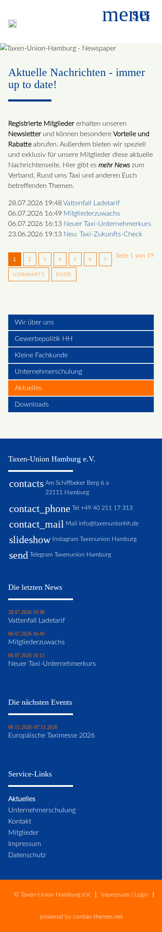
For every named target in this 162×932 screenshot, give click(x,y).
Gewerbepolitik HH (44, 338)
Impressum (24, 843)
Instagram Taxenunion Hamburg (94, 539)
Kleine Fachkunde (41, 355)
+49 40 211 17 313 (107, 508)
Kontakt (19, 821)
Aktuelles (28, 388)
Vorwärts (28, 274)
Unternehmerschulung (48, 371)
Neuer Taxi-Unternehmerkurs (107, 223)
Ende (64, 274)
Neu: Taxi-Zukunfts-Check (103, 234)
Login (141, 894)
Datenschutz (27, 855)
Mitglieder (23, 832)
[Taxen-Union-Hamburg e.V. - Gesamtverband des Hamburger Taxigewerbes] (12, 25)
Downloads (32, 404)
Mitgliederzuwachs (92, 213)
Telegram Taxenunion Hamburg (70, 554)
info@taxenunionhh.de (109, 523)
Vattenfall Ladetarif (91, 203)
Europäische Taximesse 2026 (51, 735)
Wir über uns (34, 322)
